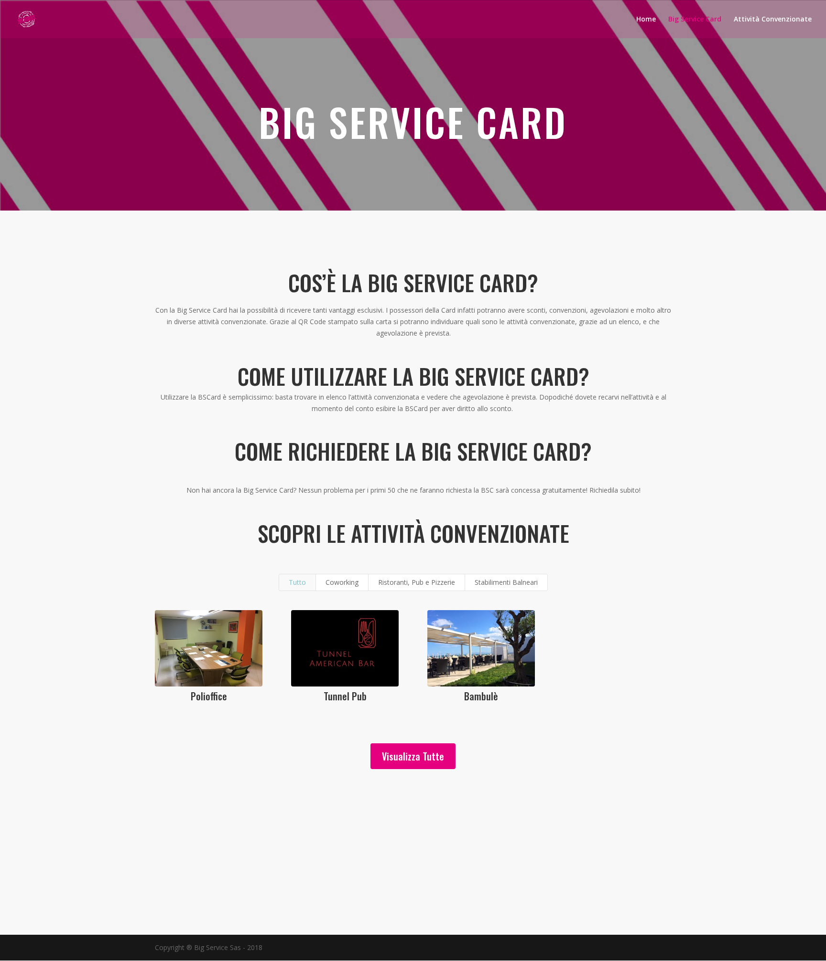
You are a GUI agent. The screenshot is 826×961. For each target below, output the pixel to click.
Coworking (342, 582)
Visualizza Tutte (413, 756)
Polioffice (209, 696)
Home (646, 19)
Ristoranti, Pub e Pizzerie (416, 582)
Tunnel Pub (345, 696)
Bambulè (481, 696)
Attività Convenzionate (773, 19)
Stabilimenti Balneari (506, 582)
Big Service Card (694, 19)
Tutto (297, 582)
